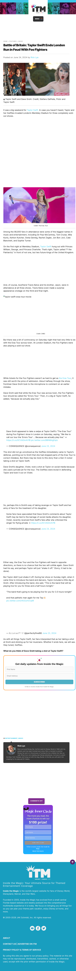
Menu (37, 19)
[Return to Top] (72, 862)
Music (20, 41)
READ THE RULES (38, 851)
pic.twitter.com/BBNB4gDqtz (44, 440)
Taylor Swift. (33, 110)
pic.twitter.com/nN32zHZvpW (20, 601)
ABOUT (6, 938)
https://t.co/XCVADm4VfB (18, 440)
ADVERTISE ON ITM (27, 944)
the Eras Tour (65, 378)
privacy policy (42, 956)
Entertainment (11, 738)
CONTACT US (9, 944)
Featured (13, 41)
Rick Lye (34, 57)
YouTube (32, 928)
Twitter (43, 928)
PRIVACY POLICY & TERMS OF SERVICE (22, 950)
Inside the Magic (57, 961)
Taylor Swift (45, 246)
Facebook (38, 928)
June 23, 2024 (48, 446)
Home (5, 41)
